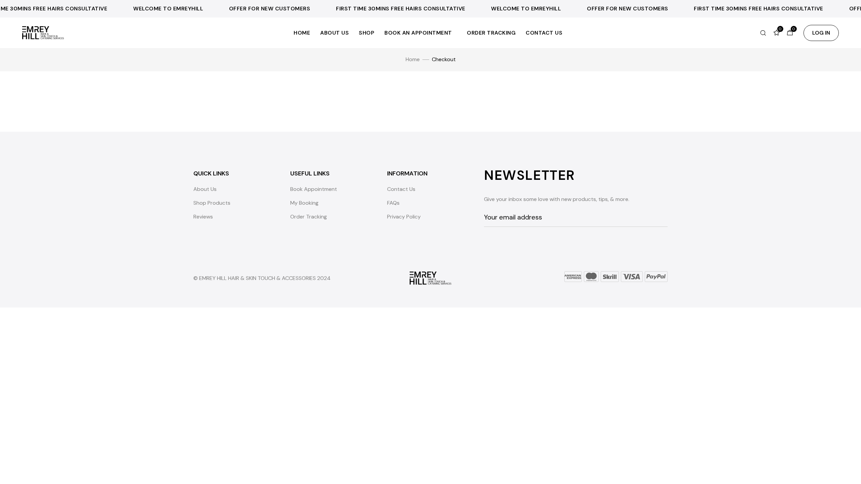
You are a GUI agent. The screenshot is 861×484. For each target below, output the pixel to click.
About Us (334, 32)
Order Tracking (491, 32)
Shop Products (211, 202)
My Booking (304, 202)
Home (302, 32)
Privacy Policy (404, 216)
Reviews (203, 216)
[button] (821, 33)
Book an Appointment (418, 32)
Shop (366, 32)
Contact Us (544, 32)
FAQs (393, 202)
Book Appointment (313, 189)
